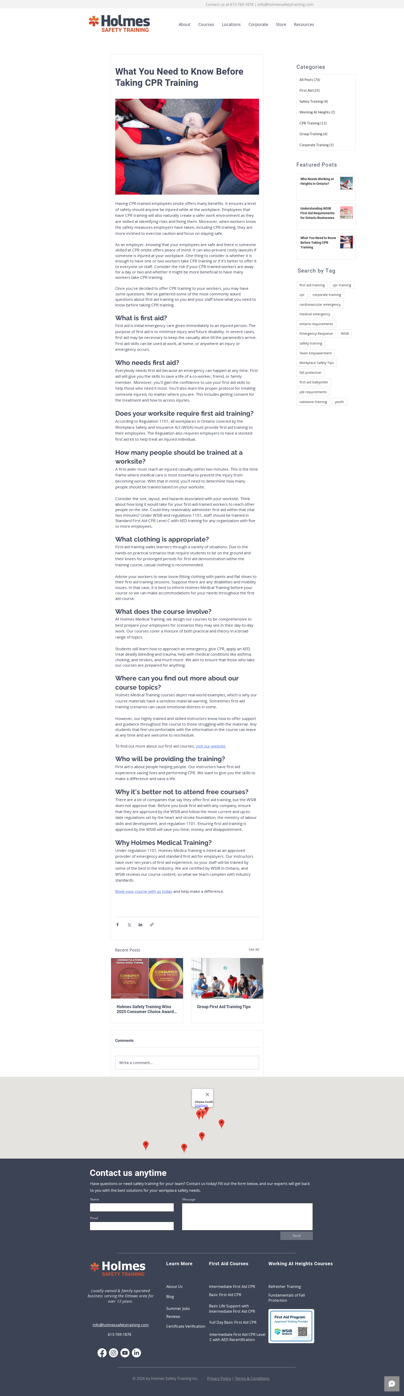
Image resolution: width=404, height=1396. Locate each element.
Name (94, 1199)
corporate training (327, 294)
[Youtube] (125, 1352)
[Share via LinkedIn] (140, 924)
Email (94, 1218)
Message (188, 1199)
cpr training (342, 285)
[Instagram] (113, 1352)
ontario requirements (316, 324)
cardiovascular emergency (320, 304)
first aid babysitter (313, 382)
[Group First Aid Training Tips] (227, 978)
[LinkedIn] (136, 1352)
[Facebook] (102, 1352)
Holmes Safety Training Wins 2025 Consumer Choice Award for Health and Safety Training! (145, 1009)
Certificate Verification (185, 1326)
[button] (204, 24)
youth (339, 402)
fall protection (310, 372)
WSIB (345, 333)
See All (254, 949)
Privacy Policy (219, 1378)
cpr (302, 294)
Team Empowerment (315, 353)
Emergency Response (316, 333)
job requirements (313, 392)
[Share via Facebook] (117, 924)
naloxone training (313, 402)
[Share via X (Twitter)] (129, 924)
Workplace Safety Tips (316, 362)
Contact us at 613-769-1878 (229, 4)
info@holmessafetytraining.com (285, 4)
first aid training (312, 285)
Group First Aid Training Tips (224, 1006)
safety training (310, 343)
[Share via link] (152, 924)
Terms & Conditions (252, 1378)
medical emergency (314, 314)
